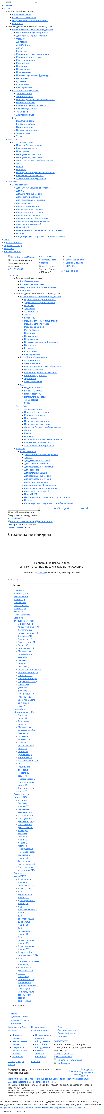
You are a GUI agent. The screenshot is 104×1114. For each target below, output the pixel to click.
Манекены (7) (20, 611)
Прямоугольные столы (27, 130)
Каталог (8, 8)
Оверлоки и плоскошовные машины (30, 20)
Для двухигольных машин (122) (25, 894)
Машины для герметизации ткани (33, 54)
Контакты (9, 248)
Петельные (21, 66)
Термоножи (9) (25, 757)
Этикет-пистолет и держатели (31, 178)
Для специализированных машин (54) (29, 961)
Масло (19, 166)
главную (42, 572)
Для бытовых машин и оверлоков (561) (26, 882)
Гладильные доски (25, 120)
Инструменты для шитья (28, 154)
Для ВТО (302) (24, 888)
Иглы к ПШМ (22, 227)
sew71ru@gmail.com (64, 508)
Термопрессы (23, 133)
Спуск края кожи (24, 87)
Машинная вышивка (26, 148)
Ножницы (21, 169)
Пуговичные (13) (26, 693)
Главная (8, 5)
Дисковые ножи (24, 93)
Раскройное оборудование (25, 90)
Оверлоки (21, 38)
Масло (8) (22, 845)
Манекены (17, 23)
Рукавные (21, 81)
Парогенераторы (24, 127)
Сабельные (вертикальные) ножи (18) (26, 745)
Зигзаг (19, 47)
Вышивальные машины (24, 17)
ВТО (14, 117)
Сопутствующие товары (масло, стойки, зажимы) (40, 236)
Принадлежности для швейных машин (35, 172)
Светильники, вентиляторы (30, 175)
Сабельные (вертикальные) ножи (32, 105)
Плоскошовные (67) (27, 678)
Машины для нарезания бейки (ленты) (35, 99)
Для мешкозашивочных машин (31, 200)
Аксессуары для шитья (23, 142)
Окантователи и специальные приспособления (40, 230)
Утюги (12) (23, 791)
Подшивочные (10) (27, 681)
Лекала (19, 163)
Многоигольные (24, 63)
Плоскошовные (24, 69)
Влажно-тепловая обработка (40, 1053)
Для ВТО (20, 190)
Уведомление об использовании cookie (36, 1081)
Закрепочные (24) (27, 642)
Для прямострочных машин (30, 212)
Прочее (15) (24, 988)
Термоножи (22, 111)
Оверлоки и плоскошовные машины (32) (21, 605)
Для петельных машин (27, 206)
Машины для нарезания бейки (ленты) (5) (26, 730)
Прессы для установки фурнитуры (33, 75)
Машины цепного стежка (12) (23, 663)
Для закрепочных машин (28, 196)
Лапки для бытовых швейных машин (34, 160)
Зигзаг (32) (23, 645)
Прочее (20, 233)
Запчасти (12, 181)
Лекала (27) (23, 842)
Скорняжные (22, 84)
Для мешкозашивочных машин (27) (27, 909)
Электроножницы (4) (28, 760)
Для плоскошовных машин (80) (25, 930)
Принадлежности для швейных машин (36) (26, 854)
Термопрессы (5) (26, 788)
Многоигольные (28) (28, 672)
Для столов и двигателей (28, 224)
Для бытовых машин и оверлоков (33, 187)
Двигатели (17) (25, 639)
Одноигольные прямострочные (32, 32)
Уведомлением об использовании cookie (20, 1107)
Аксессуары (14, 139)
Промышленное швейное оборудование (32, 29)
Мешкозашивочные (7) (29, 669)
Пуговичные (22, 78)
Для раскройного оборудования (32, 218)
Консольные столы (25, 124)
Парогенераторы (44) (28, 779)
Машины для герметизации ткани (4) (25, 654)
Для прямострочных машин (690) (26, 940)
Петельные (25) (25, 675)
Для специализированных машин (33, 221)
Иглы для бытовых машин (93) (23, 803)
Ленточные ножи (24, 96)
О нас (7, 239)
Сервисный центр (13, 245)
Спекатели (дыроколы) (27, 108)
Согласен (6, 1111)
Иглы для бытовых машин (29, 145)
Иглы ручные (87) (26, 815)
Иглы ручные (22, 151)
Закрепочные (23, 44)
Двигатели (21, 41)
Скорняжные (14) (26, 699)
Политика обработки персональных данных (30, 1078)
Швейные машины (21, 14)
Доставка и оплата (13, 242)
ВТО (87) (18, 763)
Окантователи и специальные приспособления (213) (29, 982)
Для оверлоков (23, 203)
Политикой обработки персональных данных (66, 1107)
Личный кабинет (12, 251)
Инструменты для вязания (29, 157)
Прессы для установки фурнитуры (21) (25, 687)
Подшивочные (23, 72)
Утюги (19, 136)
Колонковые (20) (26, 648)
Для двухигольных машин (29, 193)
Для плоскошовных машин (29, 209)
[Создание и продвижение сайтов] (88, 1072)
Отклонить (20, 1111)
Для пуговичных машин (28, 215)
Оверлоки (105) (25, 636)
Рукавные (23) (25, 696)
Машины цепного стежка (28, 57)
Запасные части (20, 184)
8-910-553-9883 (15, 269)
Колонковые (22, 51)
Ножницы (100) (25, 848)
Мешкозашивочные (26, 60)
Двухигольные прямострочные (31, 35)
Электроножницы (25, 114)
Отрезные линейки (25, 102)
